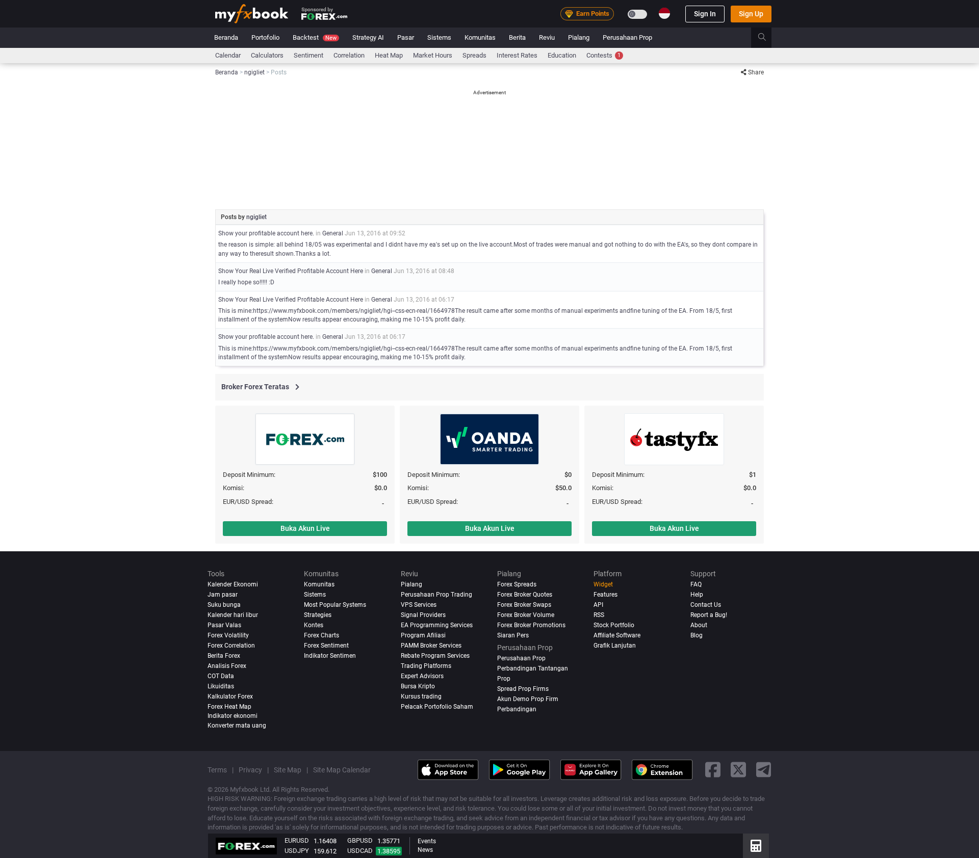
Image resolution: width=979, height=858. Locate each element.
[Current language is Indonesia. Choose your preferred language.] (664, 13)
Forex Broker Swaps (524, 604)
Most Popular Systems (335, 604)
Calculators (267, 55)
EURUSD (297, 840)
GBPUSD (360, 840)
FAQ (696, 584)
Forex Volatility (228, 635)
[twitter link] (738, 770)
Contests (603, 55)
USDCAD (360, 850)
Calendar (228, 55)
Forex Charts (321, 635)
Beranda (226, 37)
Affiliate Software (617, 635)
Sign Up (751, 14)
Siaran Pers (513, 635)
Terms (217, 770)
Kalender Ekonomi (233, 584)
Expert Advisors (422, 676)
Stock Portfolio (614, 625)
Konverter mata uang (237, 725)
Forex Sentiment (326, 645)
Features (605, 594)
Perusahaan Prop (627, 37)
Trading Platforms (426, 665)
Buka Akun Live (305, 528)
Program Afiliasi (423, 635)
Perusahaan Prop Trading (436, 594)
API (598, 604)
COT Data (221, 676)
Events (427, 841)
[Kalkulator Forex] (756, 846)
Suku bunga (224, 604)
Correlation (349, 55)
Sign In (705, 14)
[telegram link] (763, 770)
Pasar (405, 37)
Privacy (250, 770)
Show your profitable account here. (266, 233)
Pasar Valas (224, 625)
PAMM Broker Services (431, 645)
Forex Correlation (231, 645)
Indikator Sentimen (330, 655)
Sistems (439, 37)
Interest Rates (517, 55)
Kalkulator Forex (230, 696)
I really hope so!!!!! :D (246, 282)
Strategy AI (368, 37)
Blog (696, 635)
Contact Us (705, 604)
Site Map (287, 770)
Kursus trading (421, 696)
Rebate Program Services (435, 655)
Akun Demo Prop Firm (527, 699)
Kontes (313, 625)
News (425, 849)
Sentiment (308, 55)
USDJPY (297, 850)
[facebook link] (712, 770)
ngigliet (256, 217)
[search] (767, 38)
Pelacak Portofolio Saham (437, 706)
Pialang (578, 37)
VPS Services (418, 604)
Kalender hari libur (233, 615)
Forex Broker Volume (525, 615)
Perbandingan (516, 709)
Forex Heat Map (229, 706)
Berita (517, 37)
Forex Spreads (516, 584)
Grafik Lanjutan (615, 645)
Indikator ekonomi (232, 715)
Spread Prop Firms (523, 688)
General (332, 233)
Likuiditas (221, 686)
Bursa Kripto (418, 686)
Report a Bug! (708, 615)
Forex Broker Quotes (524, 594)
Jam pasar (223, 594)
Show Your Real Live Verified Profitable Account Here (290, 271)
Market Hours (432, 55)
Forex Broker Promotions (531, 625)
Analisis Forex (227, 665)
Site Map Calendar (342, 770)
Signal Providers (423, 615)
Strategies (317, 615)
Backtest (315, 37)
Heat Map (389, 55)
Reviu (547, 37)
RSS (599, 615)
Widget (603, 584)
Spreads (474, 55)
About (698, 625)
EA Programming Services (437, 625)
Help (696, 594)
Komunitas (480, 37)
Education (562, 55)
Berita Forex (224, 655)
